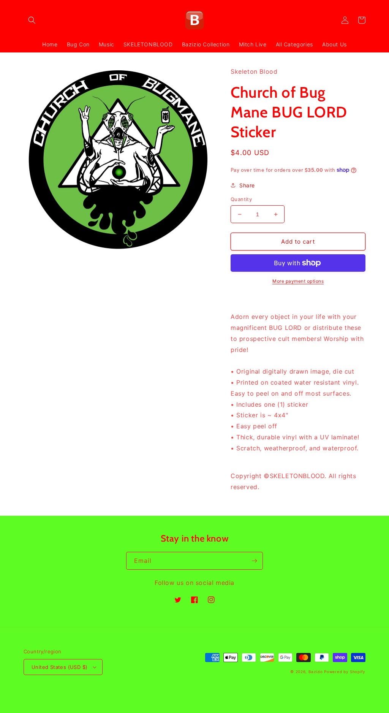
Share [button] (247, 185)
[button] (32, 20)
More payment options (298, 281)
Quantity (241, 199)
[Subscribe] (254, 561)
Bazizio (315, 671)
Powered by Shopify (344, 671)
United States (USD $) (59, 667)
